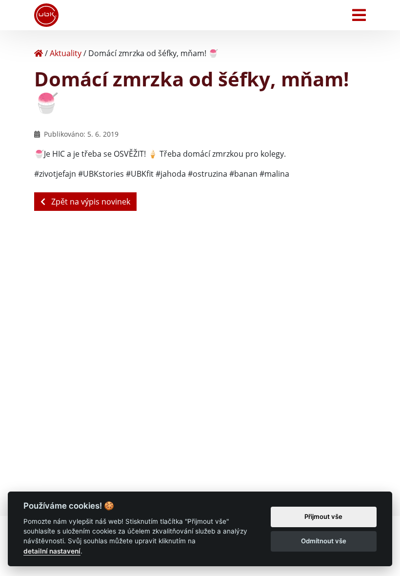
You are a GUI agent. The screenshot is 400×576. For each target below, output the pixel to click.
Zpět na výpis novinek (89, 201)
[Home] (38, 53)
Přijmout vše (323, 516)
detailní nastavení (51, 551)
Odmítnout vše (323, 541)
